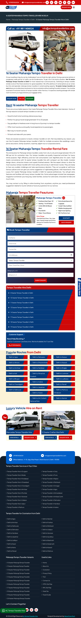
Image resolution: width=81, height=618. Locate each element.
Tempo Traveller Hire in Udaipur (17, 500)
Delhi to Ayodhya (47, 537)
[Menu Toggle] (74, 7)
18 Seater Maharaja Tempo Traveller (18, 591)
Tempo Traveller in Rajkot (50, 479)
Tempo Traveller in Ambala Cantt (52, 496)
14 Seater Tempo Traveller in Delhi (21, 312)
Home (8, 19)
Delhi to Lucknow (62, 373)
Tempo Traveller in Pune (49, 475)
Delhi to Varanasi (47, 533)
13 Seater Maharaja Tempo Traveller (18, 573)
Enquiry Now (66, 7)
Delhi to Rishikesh (48, 526)
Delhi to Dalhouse (15, 390)
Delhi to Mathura (47, 551)
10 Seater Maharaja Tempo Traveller (18, 562)
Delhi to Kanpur (61, 357)
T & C (44, 577)
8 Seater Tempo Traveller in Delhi (21, 293)
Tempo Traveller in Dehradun (51, 500)
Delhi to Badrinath (48, 540)
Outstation (46, 570)
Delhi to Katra (11, 547)
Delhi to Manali (61, 384)
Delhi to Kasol (11, 544)
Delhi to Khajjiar (61, 368)
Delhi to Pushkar (47, 522)
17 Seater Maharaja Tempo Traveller (18, 588)
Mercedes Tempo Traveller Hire (19, 432)
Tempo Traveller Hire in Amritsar (17, 489)
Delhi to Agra (13, 357)
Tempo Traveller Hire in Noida (16, 475)
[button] (72, 428)
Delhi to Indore (37, 382)
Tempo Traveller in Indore (50, 507)
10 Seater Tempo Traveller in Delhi (22, 298)
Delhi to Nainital (47, 519)
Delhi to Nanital (61, 398)
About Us (46, 566)
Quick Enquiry (66, 222)
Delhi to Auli (13, 373)
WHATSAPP (66, 218)
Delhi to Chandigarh (16, 384)
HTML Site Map (47, 584)
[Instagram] (51, 2)
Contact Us (46, 580)
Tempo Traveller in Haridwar (51, 504)
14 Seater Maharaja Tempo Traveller (18, 577)
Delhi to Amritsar (14, 368)
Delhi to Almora (14, 362)
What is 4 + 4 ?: (13, 271)
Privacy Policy (47, 573)
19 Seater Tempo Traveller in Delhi (21, 327)
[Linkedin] (73, 2)
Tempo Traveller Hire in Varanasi (17, 496)
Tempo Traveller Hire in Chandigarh (18, 486)
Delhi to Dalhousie (13, 526)
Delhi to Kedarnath (48, 544)
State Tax (46, 591)
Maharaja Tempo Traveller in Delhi (23, 19)
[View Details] (23, 420)
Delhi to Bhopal (14, 379)
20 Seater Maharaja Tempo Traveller (18, 598)
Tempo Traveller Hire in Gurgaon (17, 471)
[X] (56, 2)
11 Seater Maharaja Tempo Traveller (18, 566)
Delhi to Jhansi (37, 393)
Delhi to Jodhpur (12, 540)
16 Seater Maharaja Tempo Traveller (18, 584)
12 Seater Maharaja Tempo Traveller (18, 570)
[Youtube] (60, 2)
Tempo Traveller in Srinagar (51, 486)
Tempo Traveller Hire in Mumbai (17, 493)
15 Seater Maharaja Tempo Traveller (18, 580)
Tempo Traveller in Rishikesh (51, 482)
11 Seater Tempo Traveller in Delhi (21, 303)
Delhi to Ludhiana (62, 379)
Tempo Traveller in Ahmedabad (52, 493)
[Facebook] (47, 2)
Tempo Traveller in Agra (49, 489)
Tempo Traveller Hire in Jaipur (16, 504)
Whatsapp (29, 98)
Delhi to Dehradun (38, 357)
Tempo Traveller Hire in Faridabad (17, 479)
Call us (21, 98)
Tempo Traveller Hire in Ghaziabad (18, 482)
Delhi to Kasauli (61, 362)
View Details (14, 437)
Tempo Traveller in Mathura (15, 507)
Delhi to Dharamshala (40, 362)
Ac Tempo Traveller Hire (30, 616)
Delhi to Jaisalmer (38, 387)
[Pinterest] (64, 2)
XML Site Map (47, 588)
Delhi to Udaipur (47, 529)
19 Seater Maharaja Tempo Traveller (18, 595)
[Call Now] (5, 417)
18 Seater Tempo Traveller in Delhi (21, 322)
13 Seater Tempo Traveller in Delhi (21, 307)
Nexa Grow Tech (70, 616)
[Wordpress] (69, 2)
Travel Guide (47, 595)
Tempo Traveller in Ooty (49, 471)
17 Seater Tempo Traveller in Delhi (21, 317)
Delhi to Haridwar (38, 368)
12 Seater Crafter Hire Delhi (53, 432)
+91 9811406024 (15, 345)
